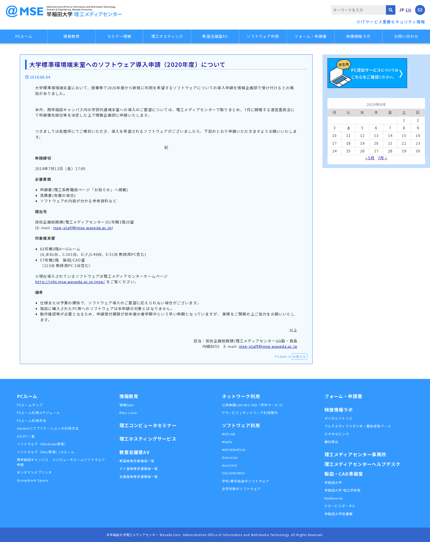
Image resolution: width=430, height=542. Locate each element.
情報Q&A (126, 405)
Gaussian (230, 457)
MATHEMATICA (234, 449)
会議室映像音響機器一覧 (138, 476)
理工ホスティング (167, 36)
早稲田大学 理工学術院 (342, 490)
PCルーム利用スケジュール (38, 412)
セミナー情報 (119, 36)
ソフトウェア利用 (263, 36)
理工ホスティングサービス (147, 438)
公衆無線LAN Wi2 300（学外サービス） (254, 405)
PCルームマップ (30, 405)
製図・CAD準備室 (343, 473)
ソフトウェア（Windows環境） (42, 444)
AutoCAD (229, 465)
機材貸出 (331, 441)
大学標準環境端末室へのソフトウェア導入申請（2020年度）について (127, 64)
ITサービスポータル (340, 505)
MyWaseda (333, 498)
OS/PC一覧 (26, 436)
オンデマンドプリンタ (34, 472)
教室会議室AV (214, 36)
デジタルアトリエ (338, 418)
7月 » (382, 157)
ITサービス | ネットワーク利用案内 (250, 412)
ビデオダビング (336, 434)
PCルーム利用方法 (31, 420)
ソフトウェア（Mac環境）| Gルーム (46, 452)
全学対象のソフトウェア (241, 488)
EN (408, 9)
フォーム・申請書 (310, 36)
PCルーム (24, 36)
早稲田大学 (333, 482)
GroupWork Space (33, 480)
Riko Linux (128, 412)
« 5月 (370, 157)
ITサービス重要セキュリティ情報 (393, 22)
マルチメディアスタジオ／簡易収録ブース (357, 426)
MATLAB (228, 434)
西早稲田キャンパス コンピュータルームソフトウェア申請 (61, 462)
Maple (227, 441)
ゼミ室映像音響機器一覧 (138, 468)
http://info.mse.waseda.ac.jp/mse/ (70, 281)
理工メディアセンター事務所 (355, 454)
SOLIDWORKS (233, 473)
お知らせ (299, 356)
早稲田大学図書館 (338, 513)
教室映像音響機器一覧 (137, 460)
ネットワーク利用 (241, 396)
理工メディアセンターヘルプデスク (362, 464)
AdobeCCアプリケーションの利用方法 (48, 428)
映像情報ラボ (358, 36)
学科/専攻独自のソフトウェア (245, 481)
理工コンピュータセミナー (148, 425)
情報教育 (71, 36)
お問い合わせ (406, 36)
